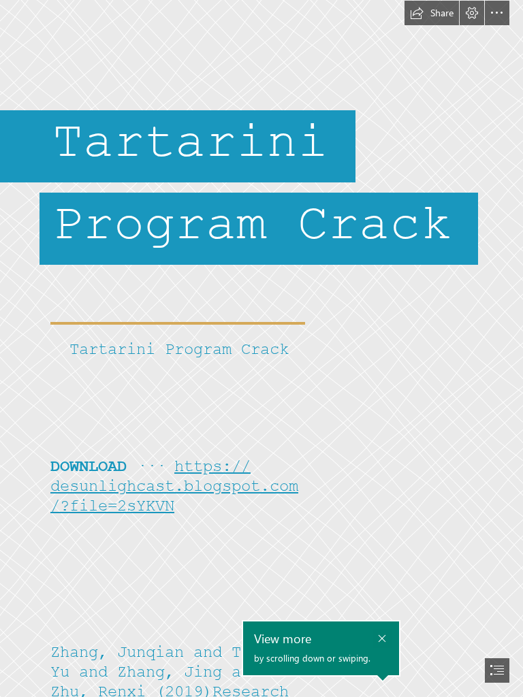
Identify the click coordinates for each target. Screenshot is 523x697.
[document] (261, 348)
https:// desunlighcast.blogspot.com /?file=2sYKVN (174, 486)
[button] (432, 13)
